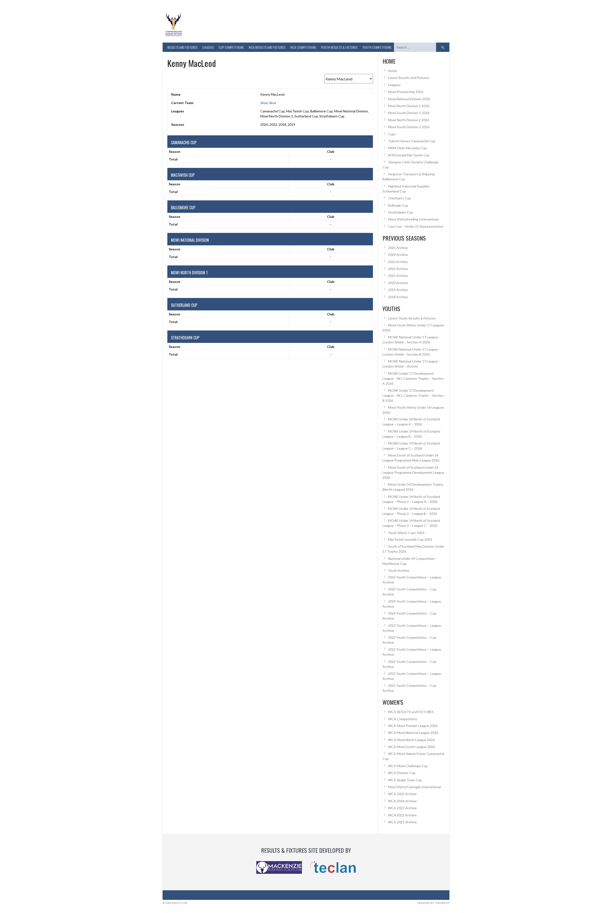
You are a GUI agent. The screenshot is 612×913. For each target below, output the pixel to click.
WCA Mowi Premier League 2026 (412, 726)
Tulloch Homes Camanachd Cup (411, 141)
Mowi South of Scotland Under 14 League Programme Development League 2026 (413, 472)
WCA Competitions (402, 719)
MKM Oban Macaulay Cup (407, 148)
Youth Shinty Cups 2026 (406, 533)
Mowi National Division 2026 (409, 99)
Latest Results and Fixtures (408, 78)
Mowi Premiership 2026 (405, 92)
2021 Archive (398, 276)
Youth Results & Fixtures (339, 47)
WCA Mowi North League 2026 (411, 740)
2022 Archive (398, 269)
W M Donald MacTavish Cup (409, 155)
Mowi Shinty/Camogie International (414, 787)
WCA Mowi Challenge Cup (408, 766)
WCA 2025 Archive (402, 794)
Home (392, 71)
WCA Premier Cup (401, 773)
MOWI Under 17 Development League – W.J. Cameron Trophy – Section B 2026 (412, 395)
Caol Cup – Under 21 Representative (415, 226)
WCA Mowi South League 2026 (411, 747)
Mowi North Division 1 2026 (408, 106)
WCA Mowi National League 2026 (413, 733)
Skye (264, 103)
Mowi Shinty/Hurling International (413, 219)
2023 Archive (398, 262)
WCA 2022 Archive (402, 815)
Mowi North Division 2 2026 (408, 120)
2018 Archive (398, 297)
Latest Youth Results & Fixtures (412, 318)
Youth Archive (398, 570)
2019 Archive (398, 290)
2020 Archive (398, 283)
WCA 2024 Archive (402, 801)
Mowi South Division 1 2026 (408, 113)
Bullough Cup (398, 205)
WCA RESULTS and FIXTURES (267, 47)
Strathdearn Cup (400, 212)
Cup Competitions (231, 47)
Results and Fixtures (182, 47)
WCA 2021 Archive (402, 822)
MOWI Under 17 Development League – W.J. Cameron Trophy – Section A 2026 (412, 378)
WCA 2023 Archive (402, 808)
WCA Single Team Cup (405, 780)
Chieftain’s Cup (399, 198)
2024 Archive (398, 255)
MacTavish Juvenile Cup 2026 (410, 539)
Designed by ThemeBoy (433, 902)
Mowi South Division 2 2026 (408, 127)
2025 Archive (398, 248)
